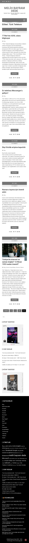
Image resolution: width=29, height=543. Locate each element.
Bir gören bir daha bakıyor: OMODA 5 (10, 355)
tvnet (11, 463)
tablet (14, 460)
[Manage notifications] (26, 540)
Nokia (13, 458)
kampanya (15, 452)
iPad (8, 452)
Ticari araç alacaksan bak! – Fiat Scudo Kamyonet (13, 353)
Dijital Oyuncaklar (6, 406)
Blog (5, 41)
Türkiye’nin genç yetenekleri (8, 491)
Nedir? (3, 421)
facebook (9, 450)
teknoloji (24, 460)
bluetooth (21, 448)
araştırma (23, 446)
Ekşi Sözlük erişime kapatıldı (13, 147)
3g (3, 446)
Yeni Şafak (18, 465)
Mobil (3, 417)
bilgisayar (7, 448)
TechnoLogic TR (10, 540)
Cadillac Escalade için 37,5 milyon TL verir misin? (13, 364)
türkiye (18, 463)
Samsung (22, 458)
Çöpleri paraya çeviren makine (9, 487)
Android (14, 446)
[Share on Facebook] (14, 77)
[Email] (19, 77)
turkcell (7, 463)
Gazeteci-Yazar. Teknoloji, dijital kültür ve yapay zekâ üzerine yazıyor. (14, 14)
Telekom (22, 267)
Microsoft (5, 458)
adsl (4, 446)
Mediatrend (5, 455)
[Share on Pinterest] (17, 77)
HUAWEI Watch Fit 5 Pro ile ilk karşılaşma (11, 493)
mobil (10, 458)
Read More (14, 73)
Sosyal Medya (12, 267)
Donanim (4, 408)
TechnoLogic (5, 431)
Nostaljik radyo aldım (7, 489)
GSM (18, 450)
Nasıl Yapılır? (5, 419)
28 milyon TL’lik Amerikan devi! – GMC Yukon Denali (14, 358)
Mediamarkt (20, 452)
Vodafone (9, 465)
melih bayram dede (17, 455)
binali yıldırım (12, 448)
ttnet (3, 463)
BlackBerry (17, 448)
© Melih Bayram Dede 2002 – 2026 (14, 539)
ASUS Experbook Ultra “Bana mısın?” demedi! (12, 484)
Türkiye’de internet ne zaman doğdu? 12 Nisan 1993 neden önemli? (12, 261)
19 (19, 310)
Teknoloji (18, 267)
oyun (19, 458)
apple (19, 446)
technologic (19, 460)
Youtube (24, 465)
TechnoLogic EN (18, 540)
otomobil (15, 458)
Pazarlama (4, 427)
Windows (14, 465)
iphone (11, 452)
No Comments (14, 32)
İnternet (7, 267)
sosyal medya (8, 460)
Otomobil (4, 423)
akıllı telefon (9, 446)
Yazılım (3, 437)
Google (15, 450)
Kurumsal (4, 414)
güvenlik (21, 450)
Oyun (3, 425)
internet (4, 452)
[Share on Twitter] (15, 77)
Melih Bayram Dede (14, 9)
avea (3, 448)
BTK (24, 448)
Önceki (6, 310)
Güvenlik (4, 410)
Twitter (14, 463)
